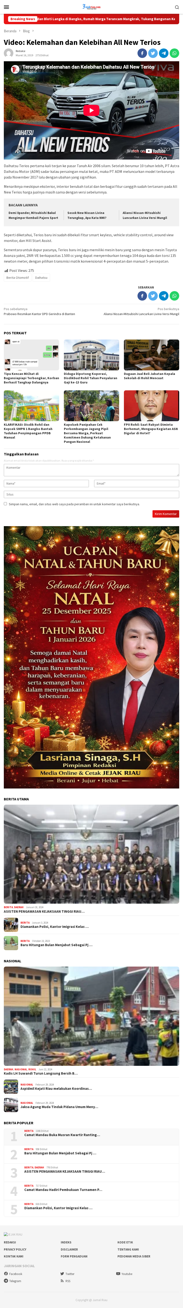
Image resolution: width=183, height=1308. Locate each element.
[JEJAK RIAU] (91, 6)
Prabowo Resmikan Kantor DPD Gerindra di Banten (39, 311)
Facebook (15, 1274)
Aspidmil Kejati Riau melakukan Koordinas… (56, 1088)
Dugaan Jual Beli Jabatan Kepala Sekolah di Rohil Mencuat (149, 376)
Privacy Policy (15, 1249)
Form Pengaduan (74, 1256)
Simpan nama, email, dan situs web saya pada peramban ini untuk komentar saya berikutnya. (74, 504)
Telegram (15, 1281)
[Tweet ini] (153, 53)
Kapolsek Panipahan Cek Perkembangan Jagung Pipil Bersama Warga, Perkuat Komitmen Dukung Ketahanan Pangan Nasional (87, 433)
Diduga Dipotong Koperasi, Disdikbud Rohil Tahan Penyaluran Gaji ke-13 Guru (90, 378)
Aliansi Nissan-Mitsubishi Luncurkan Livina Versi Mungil (141, 311)
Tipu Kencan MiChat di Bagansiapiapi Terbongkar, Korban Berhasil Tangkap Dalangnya (31, 378)
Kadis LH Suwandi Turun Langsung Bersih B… (41, 1073)
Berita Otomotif (17, 277)
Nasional (21, 1069)
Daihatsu (41, 277)
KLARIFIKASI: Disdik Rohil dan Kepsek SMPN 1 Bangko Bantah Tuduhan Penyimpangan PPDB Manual (28, 430)
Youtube (127, 1274)
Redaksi (10, 1242)
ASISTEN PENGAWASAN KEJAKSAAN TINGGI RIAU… (44, 911)
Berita (8, 907)
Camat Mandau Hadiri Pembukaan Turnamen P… (63, 1190)
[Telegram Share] (163, 53)
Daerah (19, 907)
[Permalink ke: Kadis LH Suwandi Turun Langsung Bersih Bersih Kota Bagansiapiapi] (91, 1016)
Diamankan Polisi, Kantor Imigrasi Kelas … (54, 927)
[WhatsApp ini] (174, 53)
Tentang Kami (128, 1249)
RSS (68, 1281)
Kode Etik (125, 1242)
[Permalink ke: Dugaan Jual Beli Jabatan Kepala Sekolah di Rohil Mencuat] (151, 355)
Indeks (66, 1242)
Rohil (32, 1069)
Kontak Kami (13, 1256)
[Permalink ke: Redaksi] (8, 53)
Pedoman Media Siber (133, 1256)
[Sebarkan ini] (142, 53)
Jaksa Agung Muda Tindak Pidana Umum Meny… (59, 1107)
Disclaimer (69, 1249)
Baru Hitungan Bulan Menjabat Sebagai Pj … (56, 945)
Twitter (70, 1274)
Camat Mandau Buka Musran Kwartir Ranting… (62, 1135)
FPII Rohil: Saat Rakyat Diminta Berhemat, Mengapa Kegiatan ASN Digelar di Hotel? (151, 428)
